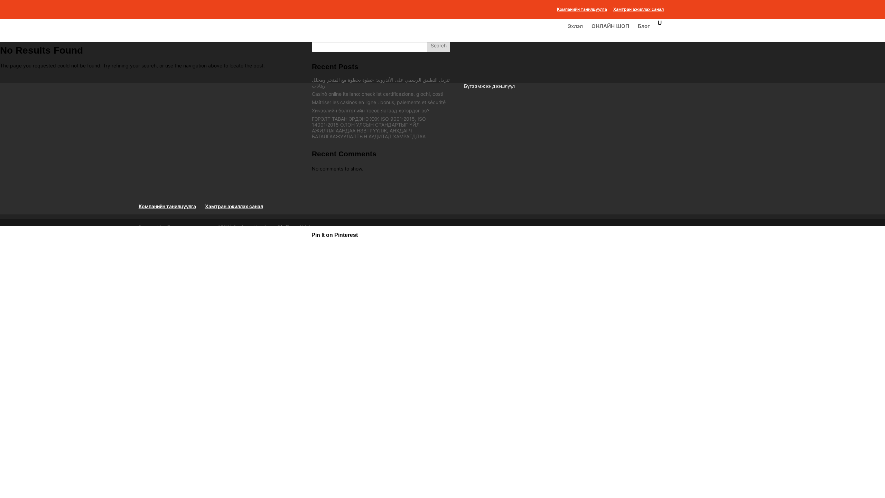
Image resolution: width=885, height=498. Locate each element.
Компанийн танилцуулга (582, 9)
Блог (644, 26)
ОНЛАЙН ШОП (610, 26)
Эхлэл (575, 26)
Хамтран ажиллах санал (638, 9)
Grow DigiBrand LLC (287, 227)
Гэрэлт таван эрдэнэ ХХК (198, 227)
